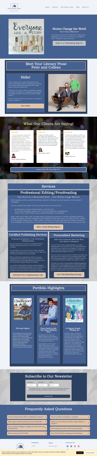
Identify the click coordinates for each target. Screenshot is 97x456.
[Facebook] (67, 446)
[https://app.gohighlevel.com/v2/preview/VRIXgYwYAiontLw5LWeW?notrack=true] (22, 447)
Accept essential (90, 452)
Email (51, 382)
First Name (30, 382)
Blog (77, 7)
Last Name (41, 382)
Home (47, 7)
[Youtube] (78, 446)
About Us (85, 7)
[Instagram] (71, 446)
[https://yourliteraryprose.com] (14, 7)
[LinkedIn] (75, 446)
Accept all (80, 452)
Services (55, 7)
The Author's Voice (67, 7)
